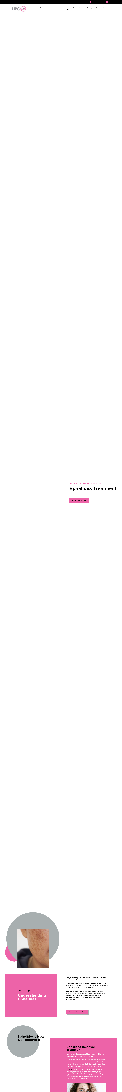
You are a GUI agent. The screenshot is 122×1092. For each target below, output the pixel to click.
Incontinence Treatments (66, 7)
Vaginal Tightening (85, 7)
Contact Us (69, 9)
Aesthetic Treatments (45, 7)
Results (98, 7)
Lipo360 (96, 991)
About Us (32, 7)
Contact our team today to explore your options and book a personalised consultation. (84, 998)
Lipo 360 (70, 1069)
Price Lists (106, 7)
